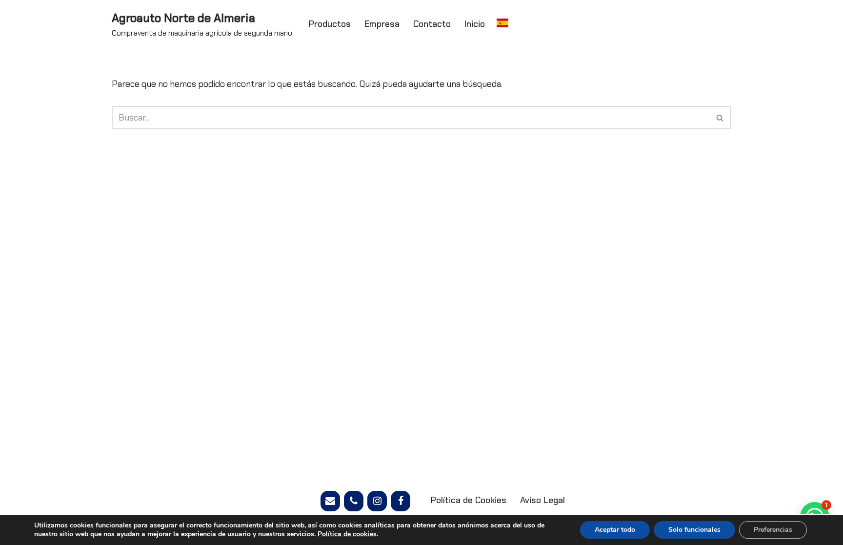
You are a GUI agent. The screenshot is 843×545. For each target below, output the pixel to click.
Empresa (382, 24)
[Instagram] (377, 501)
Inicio (474, 24)
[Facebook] (400, 501)
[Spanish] (502, 23)
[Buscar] (720, 117)
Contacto (432, 24)
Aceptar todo (615, 529)
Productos (330, 24)
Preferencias (773, 529)
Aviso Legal (542, 500)
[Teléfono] (353, 501)
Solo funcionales (694, 529)
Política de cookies (347, 534)
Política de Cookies (468, 500)
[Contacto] (330, 501)
